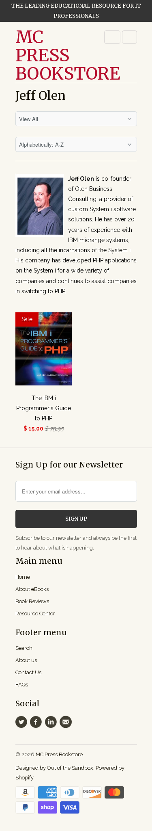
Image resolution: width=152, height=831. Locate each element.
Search (23, 648)
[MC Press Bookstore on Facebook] (37, 722)
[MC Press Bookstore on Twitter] (22, 722)
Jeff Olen (40, 95)
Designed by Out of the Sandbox (54, 768)
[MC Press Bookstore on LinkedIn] (52, 722)
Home (22, 577)
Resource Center (35, 613)
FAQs (21, 685)
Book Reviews (32, 601)
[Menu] (112, 37)
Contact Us (28, 672)
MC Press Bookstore (47, 55)
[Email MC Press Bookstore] (66, 722)
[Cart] (129, 37)
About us (26, 660)
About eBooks (32, 589)
